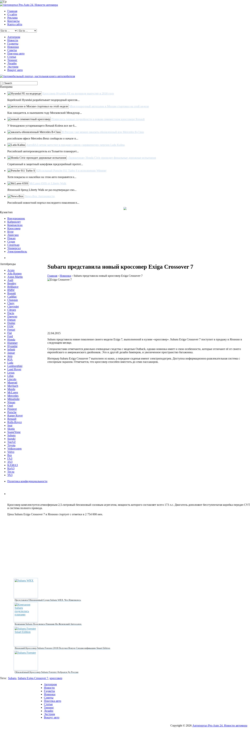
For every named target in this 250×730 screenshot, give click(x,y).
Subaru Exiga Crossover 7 (33, 678)
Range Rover (15, 415)
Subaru (11, 435)
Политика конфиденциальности (27, 481)
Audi (10, 280)
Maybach (12, 385)
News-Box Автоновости (40, 196)
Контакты (13, 21)
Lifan (10, 375)
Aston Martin (15, 276)
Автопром (13, 37)
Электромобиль (17, 251)
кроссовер (56, 678)
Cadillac (12, 296)
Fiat (9, 333)
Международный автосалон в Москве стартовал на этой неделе (109, 106)
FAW (10, 326)
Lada (10, 362)
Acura (10, 270)
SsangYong (13, 432)
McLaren (12, 392)
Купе (10, 231)
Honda (11, 339)
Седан (11, 241)
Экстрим (12, 66)
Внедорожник (16, 218)
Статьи (11, 56)
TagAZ (11, 442)
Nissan (11, 402)
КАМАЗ (12, 465)
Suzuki (11, 438)
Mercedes (12, 395)
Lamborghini (14, 366)
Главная (12, 11)
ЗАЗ (9, 461)
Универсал (14, 248)
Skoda (11, 428)
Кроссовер (13, 228)
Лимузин (13, 235)
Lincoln (11, 379)
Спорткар (13, 244)
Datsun (11, 319)
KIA (10, 359)
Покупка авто (16, 53)
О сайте (12, 14)
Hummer (12, 342)
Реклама (12, 17)
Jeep (9, 356)
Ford (10, 336)
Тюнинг (12, 60)
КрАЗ (10, 468)
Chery (10, 303)
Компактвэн (15, 225)
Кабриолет (14, 221)
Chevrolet (13, 306)
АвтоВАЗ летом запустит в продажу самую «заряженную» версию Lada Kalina (75, 144)
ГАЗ (9, 458)
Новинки (13, 46)
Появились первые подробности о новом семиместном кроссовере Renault (98, 119)
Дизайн (12, 63)
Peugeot (12, 409)
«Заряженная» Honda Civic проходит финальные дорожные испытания (111, 157)
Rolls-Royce (14, 422)
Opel (10, 405)
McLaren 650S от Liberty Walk (47, 183)
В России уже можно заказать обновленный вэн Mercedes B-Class (103, 132)
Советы (12, 50)
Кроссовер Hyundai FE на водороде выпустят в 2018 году (78, 93)
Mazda (11, 389)
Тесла (10, 471)
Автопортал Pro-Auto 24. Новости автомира (219, 725)
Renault (11, 418)
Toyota (11, 445)
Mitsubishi (13, 399)
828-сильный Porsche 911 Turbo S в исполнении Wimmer (71, 170)
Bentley (11, 283)
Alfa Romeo (14, 273)
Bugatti (11, 293)
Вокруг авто (15, 70)
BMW (11, 290)
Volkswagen (14, 448)
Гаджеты (12, 43)
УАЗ (9, 475)
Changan (12, 300)
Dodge (11, 323)
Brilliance (12, 286)
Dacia (10, 313)
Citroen (11, 309)
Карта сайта (14, 24)
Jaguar (11, 352)
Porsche (11, 412)
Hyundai (12, 346)
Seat (9, 425)
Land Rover (14, 369)
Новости (12, 40)
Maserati (12, 382)
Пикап (11, 238)
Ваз (9, 455)
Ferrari (11, 329)
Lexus (10, 372)
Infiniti (11, 349)
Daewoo (12, 316)
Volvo (10, 451)
